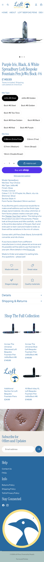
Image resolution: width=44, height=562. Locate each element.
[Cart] (41, 4)
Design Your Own (13, 216)
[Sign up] (38, 449)
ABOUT (12, 12)
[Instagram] (7, 505)
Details (6, 295)
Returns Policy (8, 485)
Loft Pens (18, 554)
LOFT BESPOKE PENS (27, 12)
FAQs (4, 473)
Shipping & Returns (14, 301)
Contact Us (7, 469)
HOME (5, 12)
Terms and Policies (22, 559)
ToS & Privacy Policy (10, 493)
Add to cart (31, 163)
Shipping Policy (8, 489)
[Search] (7, 4)
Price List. (31, 249)
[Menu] (2, 4)
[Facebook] (3, 505)
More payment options (22, 176)
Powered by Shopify (28, 554)
